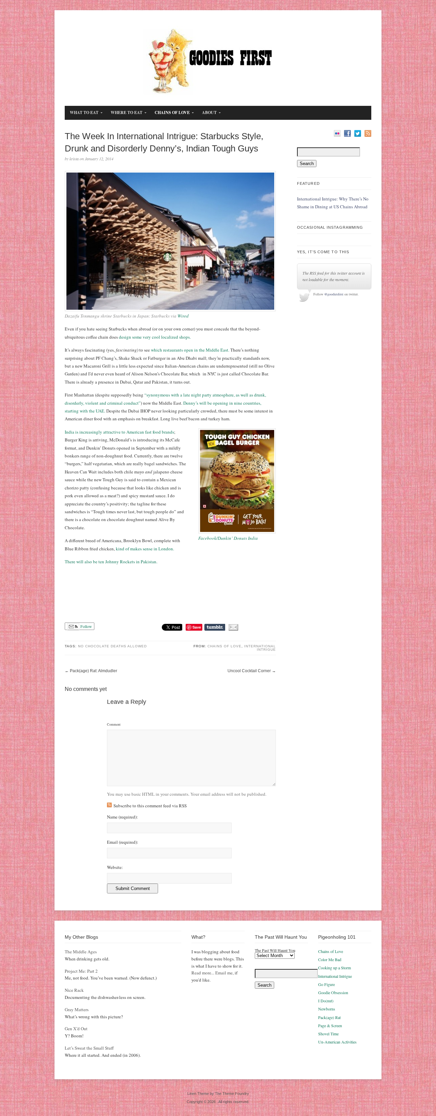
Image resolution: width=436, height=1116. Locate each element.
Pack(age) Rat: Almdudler (93, 670)
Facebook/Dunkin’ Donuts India (228, 538)
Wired (183, 316)
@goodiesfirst (333, 294)
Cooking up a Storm (334, 967)
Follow (85, 626)
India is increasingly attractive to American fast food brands (119, 432)
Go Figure (326, 984)
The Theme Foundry (232, 1093)
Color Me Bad (329, 959)
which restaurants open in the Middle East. (190, 350)
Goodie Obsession (333, 992)
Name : (122, 817)
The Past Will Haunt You (275, 950)
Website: (115, 867)
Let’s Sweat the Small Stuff (89, 1048)
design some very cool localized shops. (155, 337)
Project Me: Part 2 (81, 971)
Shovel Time (328, 1033)
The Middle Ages (81, 952)
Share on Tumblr (214, 627)
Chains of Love (224, 646)
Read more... (202, 973)
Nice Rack (74, 990)
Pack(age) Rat (329, 1017)
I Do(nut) (325, 1000)
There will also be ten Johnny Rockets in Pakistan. (111, 562)
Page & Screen (330, 1025)
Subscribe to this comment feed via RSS (150, 806)
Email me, (224, 973)
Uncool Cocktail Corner (249, 670)
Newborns (326, 1009)
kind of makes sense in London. (145, 549)
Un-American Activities (337, 1042)
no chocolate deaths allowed (112, 646)
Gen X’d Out (76, 1028)
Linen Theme (198, 1093)
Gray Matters (77, 1009)
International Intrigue (260, 647)
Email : (122, 842)
